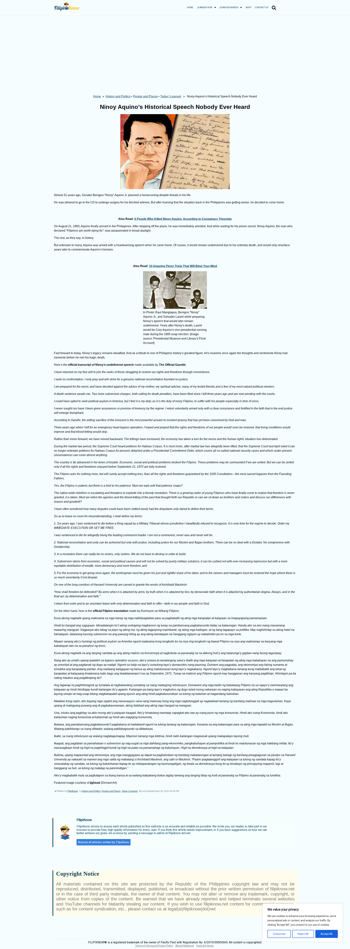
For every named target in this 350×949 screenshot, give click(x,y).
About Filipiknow (184, 945)
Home (190, 7)
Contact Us (261, 7)
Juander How (204, 7)
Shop (248, 7)
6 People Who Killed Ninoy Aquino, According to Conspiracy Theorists (183, 218)
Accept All (326, 933)
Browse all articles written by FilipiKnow (103, 842)
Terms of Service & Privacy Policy (154, 945)
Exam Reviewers (229, 7)
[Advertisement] (175, 42)
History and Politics (118, 96)
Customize (279, 933)
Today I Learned (170, 96)
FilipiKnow (72, 791)
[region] (302, 922)
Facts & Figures (205, 945)
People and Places (145, 96)
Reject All (303, 933)
